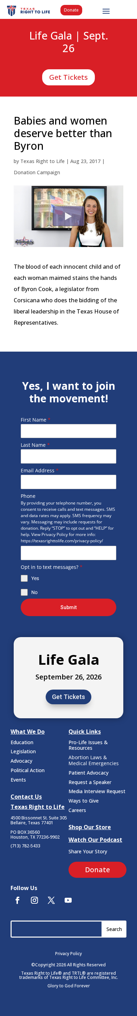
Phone (28, 496)
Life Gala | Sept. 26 (68, 42)
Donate (71, 10)
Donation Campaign (37, 172)
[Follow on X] (51, 900)
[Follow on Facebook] (18, 900)
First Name (36, 419)
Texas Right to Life (42, 161)
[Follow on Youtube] (68, 900)
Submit (68, 607)
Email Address (40, 470)
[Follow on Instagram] (34, 900)
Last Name (35, 445)
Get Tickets (68, 77)
